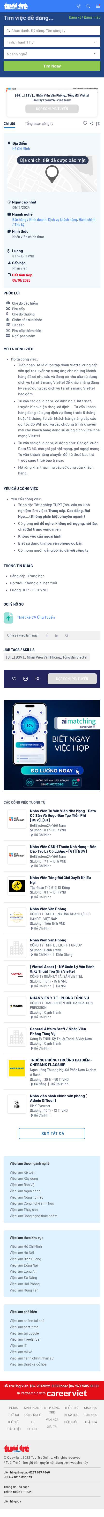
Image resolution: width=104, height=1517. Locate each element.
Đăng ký (75, 17)
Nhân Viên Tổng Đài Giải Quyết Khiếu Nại (60, 879)
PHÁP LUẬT (13, 1429)
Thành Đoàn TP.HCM (17, 1492)
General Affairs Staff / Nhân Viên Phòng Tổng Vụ (58, 1031)
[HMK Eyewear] (16, 1104)
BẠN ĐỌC (90, 1415)
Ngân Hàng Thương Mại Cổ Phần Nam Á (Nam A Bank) (63, 1072)
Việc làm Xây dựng (24, 1178)
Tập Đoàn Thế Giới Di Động (50, 888)
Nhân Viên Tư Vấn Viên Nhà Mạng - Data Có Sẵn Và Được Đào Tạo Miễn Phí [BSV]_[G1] (63, 815)
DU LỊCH (32, 1429)
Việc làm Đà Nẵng (23, 1277)
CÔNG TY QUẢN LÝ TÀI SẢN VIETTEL (56, 976)
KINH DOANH (32, 1408)
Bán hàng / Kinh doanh (29, 220)
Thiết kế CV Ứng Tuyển (36, 617)
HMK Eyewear (40, 1106)
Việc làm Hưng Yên (24, 1290)
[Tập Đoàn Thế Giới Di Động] (16, 886)
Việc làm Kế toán (23, 1172)
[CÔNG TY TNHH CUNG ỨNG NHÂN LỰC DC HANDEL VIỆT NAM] (16, 917)
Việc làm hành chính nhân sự (31, 1358)
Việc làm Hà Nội (22, 1252)
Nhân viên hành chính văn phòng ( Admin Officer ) (58, 1098)
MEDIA (13, 1408)
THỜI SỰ (13, 1415)
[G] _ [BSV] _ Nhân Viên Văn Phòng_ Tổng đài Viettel (46, 657)
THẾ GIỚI (13, 1422)
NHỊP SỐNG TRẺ (52, 1410)
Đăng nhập (92, 17)
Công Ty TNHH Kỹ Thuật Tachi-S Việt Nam (61, 1039)
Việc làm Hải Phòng (25, 1284)
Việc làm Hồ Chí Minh (26, 1246)
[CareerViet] (66, 1393)
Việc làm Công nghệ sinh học (32, 1203)
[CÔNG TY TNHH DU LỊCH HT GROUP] (16, 948)
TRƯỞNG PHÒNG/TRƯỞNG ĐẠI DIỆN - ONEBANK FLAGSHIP (61, 1062)
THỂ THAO (71, 1408)
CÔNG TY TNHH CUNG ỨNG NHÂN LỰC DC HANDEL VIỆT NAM (60, 916)
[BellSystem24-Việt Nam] (16, 819)
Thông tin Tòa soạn (16, 1487)
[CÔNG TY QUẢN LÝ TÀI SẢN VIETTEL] (16, 975)
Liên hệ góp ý (13, 1501)
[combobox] (52, 30)
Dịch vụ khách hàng (62, 220)
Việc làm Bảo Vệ (22, 1184)
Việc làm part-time (24, 1327)
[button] (88, 6)
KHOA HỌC (71, 1415)
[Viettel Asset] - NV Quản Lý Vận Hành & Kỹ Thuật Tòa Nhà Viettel (62, 968)
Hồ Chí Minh (21, 149)
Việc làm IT (18, 1345)
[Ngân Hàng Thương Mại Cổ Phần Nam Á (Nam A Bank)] (16, 1068)
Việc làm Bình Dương (25, 1259)
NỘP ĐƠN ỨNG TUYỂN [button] (52, 109)
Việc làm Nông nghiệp (26, 1197)
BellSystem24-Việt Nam (52, 100)
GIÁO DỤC (90, 1408)
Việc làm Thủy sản (24, 1209)
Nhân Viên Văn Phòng (48, 908)
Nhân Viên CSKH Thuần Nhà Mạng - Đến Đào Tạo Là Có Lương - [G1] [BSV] (63, 848)
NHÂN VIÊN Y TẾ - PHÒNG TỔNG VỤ (59, 997)
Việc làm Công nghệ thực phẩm (33, 1216)
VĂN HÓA (52, 1419)
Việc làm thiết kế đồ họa (28, 1364)
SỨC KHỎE (71, 1422)
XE (33, 1422)
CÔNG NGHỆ (32, 1415)
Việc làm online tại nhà (27, 1320)
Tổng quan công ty (39, 123)
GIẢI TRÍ (52, 1426)
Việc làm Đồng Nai (24, 1265)
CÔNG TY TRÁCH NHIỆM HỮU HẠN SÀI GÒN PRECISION (61, 1005)
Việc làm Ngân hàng (25, 1191)
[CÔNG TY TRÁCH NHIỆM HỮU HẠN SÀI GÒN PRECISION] (16, 1006)
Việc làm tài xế (21, 1352)
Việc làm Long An (23, 1271)
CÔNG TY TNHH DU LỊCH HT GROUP (56, 945)
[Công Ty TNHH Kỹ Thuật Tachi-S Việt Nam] (16, 1037)
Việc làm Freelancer (25, 1339)
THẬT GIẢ (91, 1422)
